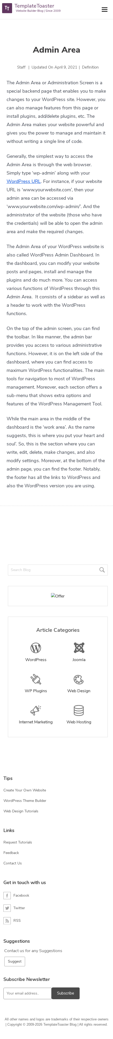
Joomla (79, 660)
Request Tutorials (17, 842)
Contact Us (12, 863)
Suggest (15, 961)
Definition (90, 67)
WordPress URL (24, 181)
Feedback (11, 852)
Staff (21, 67)
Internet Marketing (36, 722)
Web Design (78, 691)
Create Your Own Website (24, 790)
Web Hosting (78, 722)
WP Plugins (36, 691)
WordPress (36, 660)
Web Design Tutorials (20, 811)
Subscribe (65, 993)
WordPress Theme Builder (24, 800)
